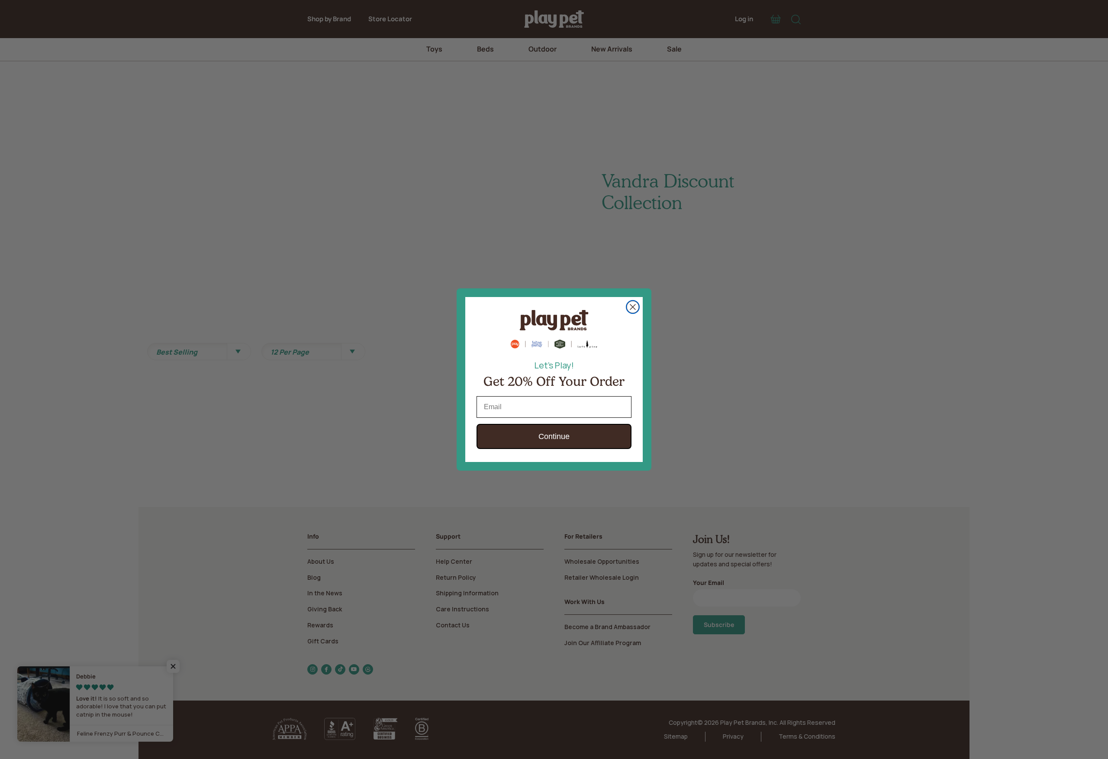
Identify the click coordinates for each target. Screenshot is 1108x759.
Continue (554, 436)
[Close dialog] (632, 306)
